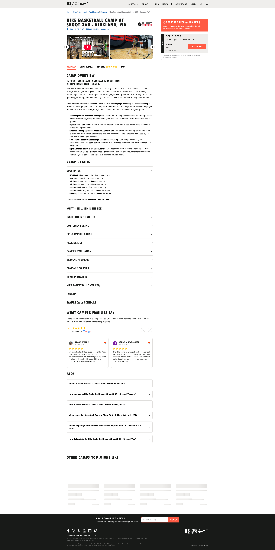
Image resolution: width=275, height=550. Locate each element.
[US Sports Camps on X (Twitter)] (79, 530)
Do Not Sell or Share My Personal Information (83, 540)
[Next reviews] (152, 47)
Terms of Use (203, 546)
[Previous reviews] (66, 47)
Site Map (194, 546)
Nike (75, 12)
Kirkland (103, 12)
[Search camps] (95, 530)
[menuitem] (133, 4)
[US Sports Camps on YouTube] (84, 530)
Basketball (83, 12)
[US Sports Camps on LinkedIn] (90, 530)
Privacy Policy (130, 538)
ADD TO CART (197, 46)
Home (69, 12)
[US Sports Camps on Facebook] (68, 530)
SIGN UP (173, 520)
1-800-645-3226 (89, 535)
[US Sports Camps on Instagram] (73, 530)
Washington (94, 12)
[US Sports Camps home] (78, 4)
